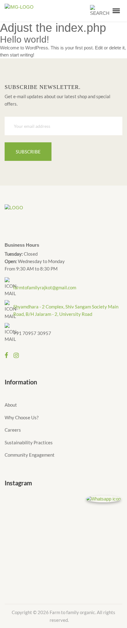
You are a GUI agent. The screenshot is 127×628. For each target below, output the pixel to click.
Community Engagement (30, 455)
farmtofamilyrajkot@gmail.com (44, 287)
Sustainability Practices (29, 442)
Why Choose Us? (22, 417)
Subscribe (28, 151)
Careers (13, 430)
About (11, 405)
